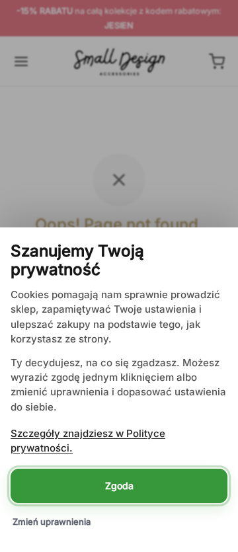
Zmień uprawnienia (52, 521)
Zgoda (119, 485)
